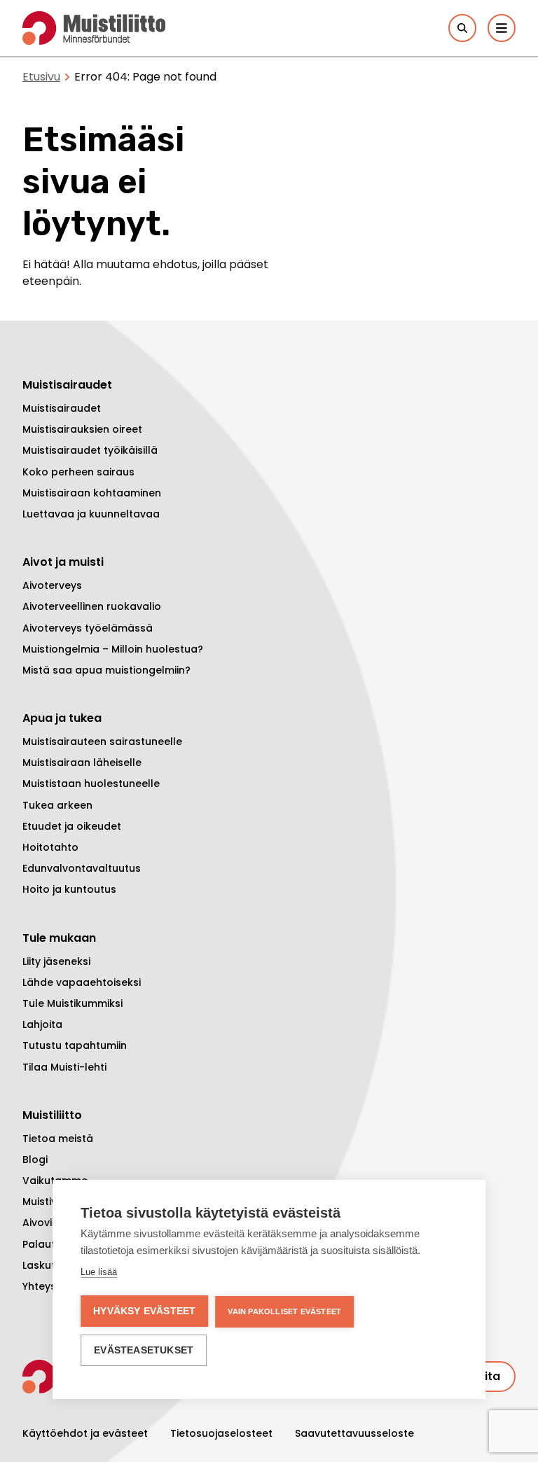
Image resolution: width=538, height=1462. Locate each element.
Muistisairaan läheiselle (82, 762)
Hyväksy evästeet (144, 1311)
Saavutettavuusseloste (354, 1433)
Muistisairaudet (61, 408)
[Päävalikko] (502, 28)
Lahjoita (42, 1024)
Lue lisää (99, 1272)
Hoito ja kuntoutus (69, 889)
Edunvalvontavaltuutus (81, 868)
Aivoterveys (52, 585)
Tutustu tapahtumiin (74, 1045)
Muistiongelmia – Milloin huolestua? (112, 649)
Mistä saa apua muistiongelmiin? (106, 670)
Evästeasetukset (143, 1350)
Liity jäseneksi (56, 961)
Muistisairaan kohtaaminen (91, 493)
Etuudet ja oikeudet (71, 826)
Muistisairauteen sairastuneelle (102, 741)
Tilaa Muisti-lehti (64, 1067)
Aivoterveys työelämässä (87, 628)
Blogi (35, 1159)
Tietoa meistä (57, 1138)
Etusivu (41, 77)
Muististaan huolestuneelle (91, 783)
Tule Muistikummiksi (72, 1003)
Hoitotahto (50, 847)
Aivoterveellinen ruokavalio (91, 606)
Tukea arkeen (57, 805)
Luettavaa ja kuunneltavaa (91, 514)
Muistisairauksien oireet (82, 429)
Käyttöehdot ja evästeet (85, 1433)
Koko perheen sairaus (78, 472)
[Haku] (462, 28)
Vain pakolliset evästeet (284, 1311)
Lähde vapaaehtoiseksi (81, 982)
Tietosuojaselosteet (221, 1433)
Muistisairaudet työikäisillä (90, 450)
